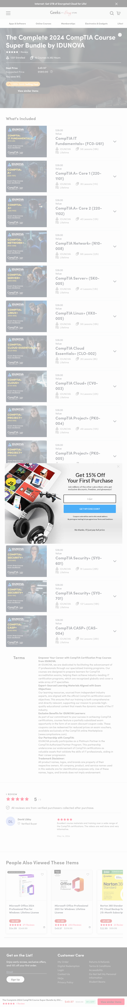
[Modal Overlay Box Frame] (64, 503)
